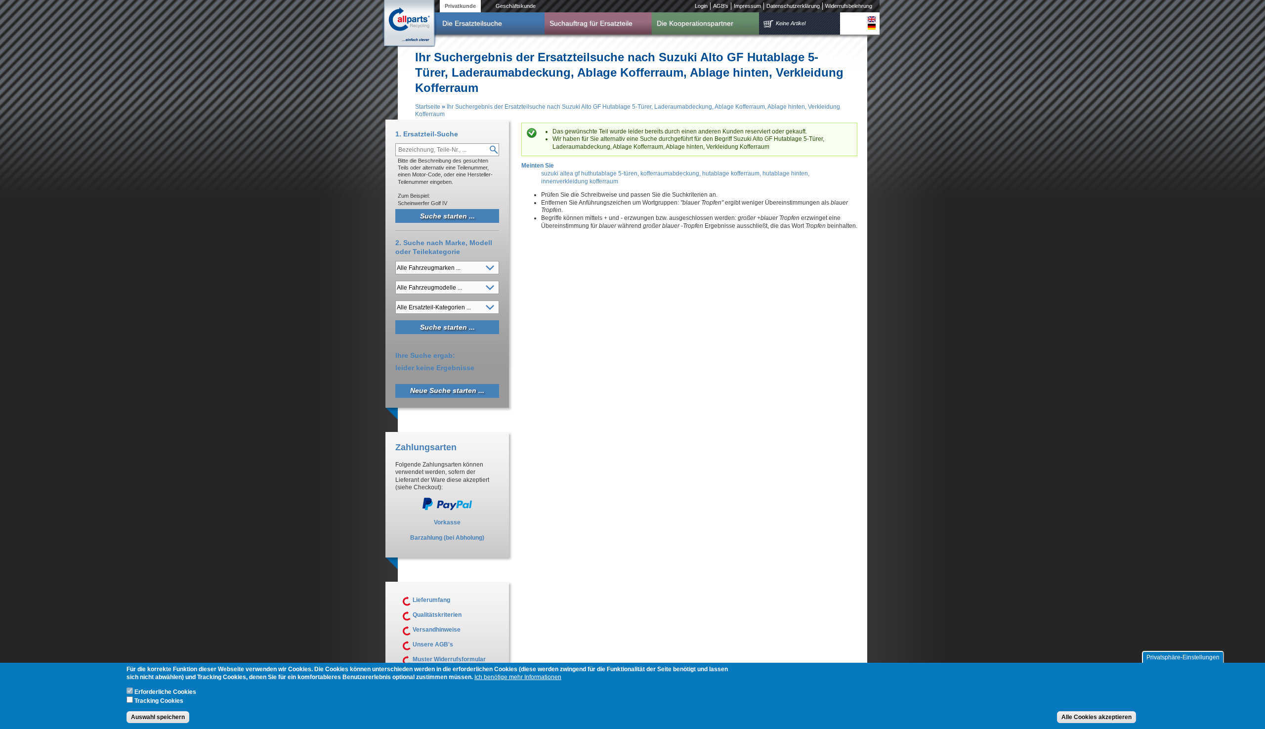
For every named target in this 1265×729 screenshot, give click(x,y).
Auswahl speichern (158, 717)
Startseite (427, 106)
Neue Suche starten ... (447, 390)
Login (701, 6)
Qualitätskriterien (437, 614)
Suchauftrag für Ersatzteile (590, 23)
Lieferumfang (431, 600)
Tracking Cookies (158, 700)
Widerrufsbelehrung (848, 6)
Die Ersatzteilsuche (472, 23)
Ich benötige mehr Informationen (517, 677)
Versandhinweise (437, 629)
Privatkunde (460, 6)
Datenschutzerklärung (793, 6)
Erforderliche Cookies (165, 692)
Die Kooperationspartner (695, 23)
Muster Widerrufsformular (449, 659)
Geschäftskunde (516, 6)
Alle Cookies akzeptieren (1096, 717)
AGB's (720, 6)
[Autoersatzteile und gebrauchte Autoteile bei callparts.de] (408, 24)
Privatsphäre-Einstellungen (1183, 657)
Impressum (747, 6)
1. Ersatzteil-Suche (426, 134)
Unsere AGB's (433, 644)
